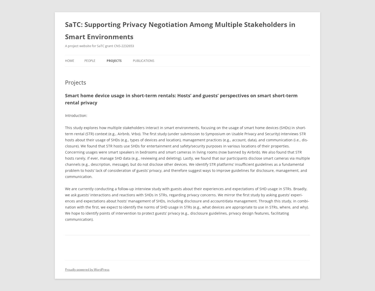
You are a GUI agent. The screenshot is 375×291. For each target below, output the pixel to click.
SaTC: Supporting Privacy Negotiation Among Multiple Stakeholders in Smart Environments (180, 30)
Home (69, 61)
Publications (143, 61)
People (89, 61)
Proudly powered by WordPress (87, 269)
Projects (114, 61)
